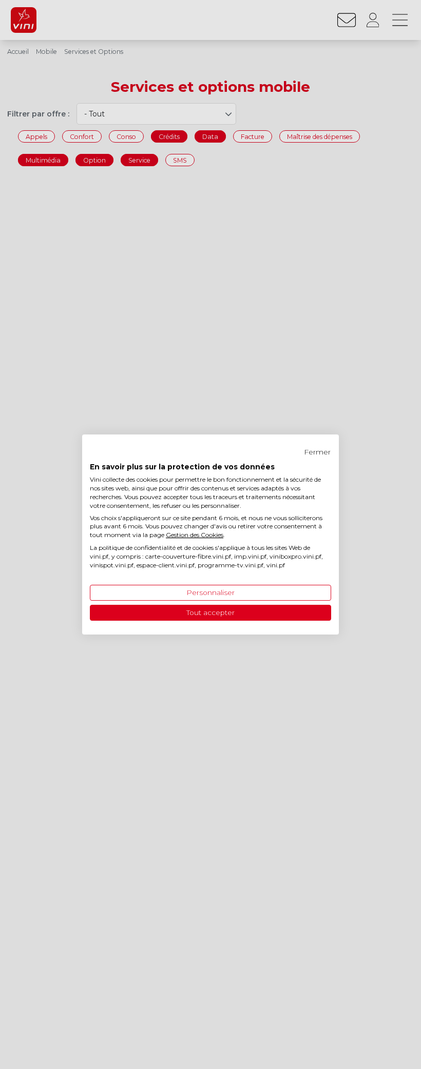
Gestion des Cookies (194, 535)
